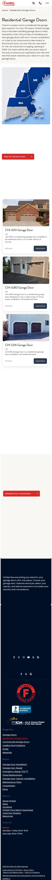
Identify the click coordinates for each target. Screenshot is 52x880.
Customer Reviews (12, 813)
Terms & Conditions (32, 872)
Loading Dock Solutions (14, 745)
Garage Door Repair (12, 768)
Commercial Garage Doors (16, 741)
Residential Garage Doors (15, 738)
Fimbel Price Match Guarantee (18, 810)
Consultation (9, 785)
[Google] (38, 657)
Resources (8, 816)
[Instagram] (23, 657)
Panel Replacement (12, 775)
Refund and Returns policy (13, 872)
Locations (7, 807)
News (5, 804)
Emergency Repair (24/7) (15, 771)
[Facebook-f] (14, 657)
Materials (7, 752)
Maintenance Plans (12, 782)
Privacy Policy (28, 870)
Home (5, 10)
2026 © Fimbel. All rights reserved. (15, 866)
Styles (5, 749)
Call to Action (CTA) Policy (12, 870)
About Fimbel (9, 801)
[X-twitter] (19, 657)
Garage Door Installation (15, 764)
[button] (47, 3)
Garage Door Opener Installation (19, 778)
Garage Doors (10, 734)
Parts (5, 789)
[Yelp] (33, 657)
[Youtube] (28, 657)
